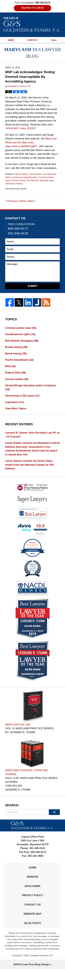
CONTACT (32, 40)
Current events (18, 180)
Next (32, 201)
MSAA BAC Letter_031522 (21, 128)
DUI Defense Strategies (38, 180)
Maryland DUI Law (17, 724)
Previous (11, 201)
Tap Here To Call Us (32, 7)
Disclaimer (32, 886)
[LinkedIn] (27, 302)
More (54, 40)
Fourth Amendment (19, 359)
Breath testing (16, 347)
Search (54, 812)
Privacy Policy (32, 895)
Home (22, 201)
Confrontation (35, 174)
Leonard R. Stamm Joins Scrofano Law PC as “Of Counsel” (32, 434)
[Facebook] (9, 302)
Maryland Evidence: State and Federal (26, 772)
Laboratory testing (14, 183)
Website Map (32, 913)
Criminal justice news (20, 328)
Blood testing (21, 174)
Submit (32, 286)
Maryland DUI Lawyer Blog (32, 24)
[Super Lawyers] (32, 499)
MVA (10, 366)
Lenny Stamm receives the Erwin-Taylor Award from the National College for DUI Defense (29, 464)
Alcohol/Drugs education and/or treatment (30, 387)
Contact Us (32, 904)
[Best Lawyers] (32, 513)
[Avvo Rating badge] (32, 529)
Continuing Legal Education (25, 177)
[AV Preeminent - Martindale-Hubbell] (32, 487)
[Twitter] (18, 302)
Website (32, 876)
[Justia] (37, 302)
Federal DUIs (15, 372)
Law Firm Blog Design (31, 964)
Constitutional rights (20, 334)
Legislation (14, 402)
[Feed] (46, 302)
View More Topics (15, 408)
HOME (11, 40)
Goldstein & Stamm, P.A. (41, 955)
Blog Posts (32, 923)
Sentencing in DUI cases (22, 395)
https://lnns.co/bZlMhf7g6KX (21, 146)
